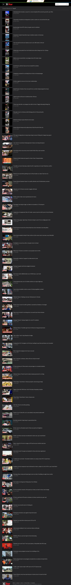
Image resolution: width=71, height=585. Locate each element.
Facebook (33, 582)
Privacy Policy (27, 582)
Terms (22, 582)
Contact (17, 582)
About (14, 582)
